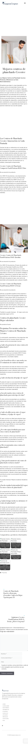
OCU (4, 720)
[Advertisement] (14, 21)
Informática (6, 709)
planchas (5, 711)
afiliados (5, 715)
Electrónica (6, 707)
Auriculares (6, 705)
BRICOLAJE (5, 716)
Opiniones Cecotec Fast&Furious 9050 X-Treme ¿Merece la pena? (16, 619)
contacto (5, 713)
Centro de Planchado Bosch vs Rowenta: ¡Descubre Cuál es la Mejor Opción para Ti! (12, 594)
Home (4, 704)
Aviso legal (6, 718)
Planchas (4, 572)
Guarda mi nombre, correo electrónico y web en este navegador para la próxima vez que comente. (14, 667)
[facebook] (2, 725)
